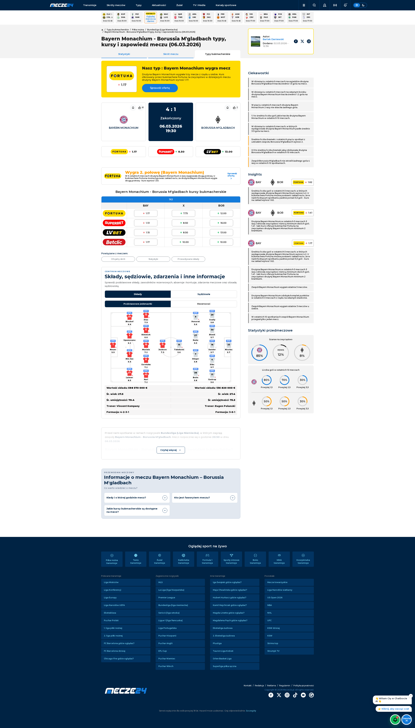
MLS (160, 582)
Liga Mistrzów (111, 582)
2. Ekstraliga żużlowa (224, 635)
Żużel (179, 5)
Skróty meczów (116, 5)
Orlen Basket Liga (222, 658)
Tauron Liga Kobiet (223, 651)
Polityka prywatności (303, 685)
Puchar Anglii (165, 643)
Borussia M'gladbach (218, 127)
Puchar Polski (111, 620)
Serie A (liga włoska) (169, 613)
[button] (304, 5)
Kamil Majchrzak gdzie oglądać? (230, 605)
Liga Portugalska (167, 628)
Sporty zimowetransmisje (231, 561)
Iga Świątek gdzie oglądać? (227, 582)
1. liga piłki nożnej (113, 628)
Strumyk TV (273, 651)
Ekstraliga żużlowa (222, 628)
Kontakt (248, 685)
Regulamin (284, 685)
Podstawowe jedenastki (138, 304)
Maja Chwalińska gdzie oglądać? (230, 590)
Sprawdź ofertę (160, 87)
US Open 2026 (274, 597)
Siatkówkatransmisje (183, 561)
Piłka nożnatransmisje (112, 561)
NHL (269, 613)
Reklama (271, 685)
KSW (269, 635)
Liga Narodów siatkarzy (279, 590)
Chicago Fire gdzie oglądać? (119, 658)
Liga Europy (110, 597)
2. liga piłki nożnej (113, 635)
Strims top (272, 643)
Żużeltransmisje (159, 561)
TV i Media (199, 5)
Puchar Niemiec (166, 658)
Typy (139, 5)
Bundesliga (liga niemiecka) (173, 605)
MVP (113, 341)
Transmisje (89, 5)
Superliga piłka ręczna (224, 666)
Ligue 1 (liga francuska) (170, 620)
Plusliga (217, 643)
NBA (269, 605)
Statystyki (124, 54)
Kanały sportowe (226, 5)
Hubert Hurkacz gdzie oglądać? (229, 597)
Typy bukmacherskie (217, 54)
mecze (61, 5)
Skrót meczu (170, 54)
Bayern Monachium (123, 127)
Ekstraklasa (110, 613)
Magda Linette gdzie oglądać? (228, 613)
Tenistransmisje (135, 561)
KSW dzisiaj (273, 628)
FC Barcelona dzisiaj (114, 651)
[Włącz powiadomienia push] (395, 719)
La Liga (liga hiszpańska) (171, 590)
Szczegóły (250, 710)
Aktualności (159, 5)
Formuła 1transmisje (207, 561)
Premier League (166, 597)
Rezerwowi (203, 304)
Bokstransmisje (255, 561)
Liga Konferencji (112, 590)
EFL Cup (162, 651)
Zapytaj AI (407, 719)
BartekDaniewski (273, 39)
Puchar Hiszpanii (167, 635)
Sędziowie (203, 294)
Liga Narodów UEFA (114, 605)
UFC (269, 620)
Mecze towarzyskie (277, 582)
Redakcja (259, 685)
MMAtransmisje (279, 561)
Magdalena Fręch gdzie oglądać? (230, 620)
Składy (138, 294)
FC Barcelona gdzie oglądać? (119, 643)
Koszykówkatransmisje (303, 561)
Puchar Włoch (165, 666)
